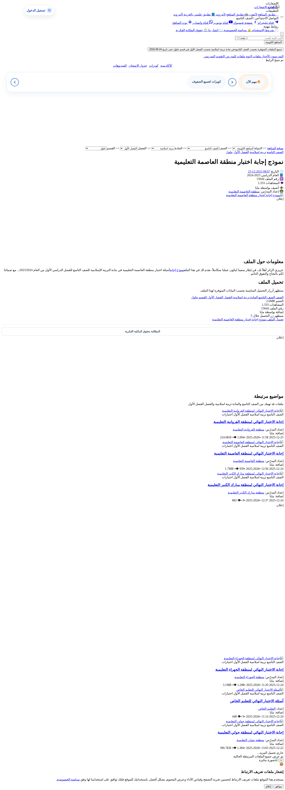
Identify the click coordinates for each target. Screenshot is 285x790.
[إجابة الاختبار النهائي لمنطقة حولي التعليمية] (254, 721)
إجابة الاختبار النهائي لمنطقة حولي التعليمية (250, 732)
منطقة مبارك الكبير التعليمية (246, 492)
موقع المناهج (275, 148)
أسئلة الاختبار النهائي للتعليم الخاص (256, 701)
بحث (242, 38)
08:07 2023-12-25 (259, 171)
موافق (278, 786)
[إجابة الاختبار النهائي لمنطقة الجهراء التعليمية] (253, 658)
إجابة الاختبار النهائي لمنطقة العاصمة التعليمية (248, 453)
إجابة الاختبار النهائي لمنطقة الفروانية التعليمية (248, 422)
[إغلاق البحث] (236, 38)
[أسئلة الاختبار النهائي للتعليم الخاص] (259, 689)
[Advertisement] (167, 119)
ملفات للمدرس (235, 56)
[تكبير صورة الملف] (254, 195)
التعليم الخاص (267, 708)
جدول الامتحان (138, 65)
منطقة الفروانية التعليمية (248, 429)
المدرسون (276, 56)
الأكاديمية (166, 65)
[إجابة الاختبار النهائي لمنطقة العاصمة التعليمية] (252, 442)
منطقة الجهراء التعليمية (249, 677)
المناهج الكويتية (274, 42)
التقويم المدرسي (214, 56)
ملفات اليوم (253, 56)
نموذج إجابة (177, 270)
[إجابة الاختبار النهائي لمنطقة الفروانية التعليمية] (252, 410)
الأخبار (265, 56)
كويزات (153, 65)
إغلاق (268, 786)
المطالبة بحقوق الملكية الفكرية (142, 331)
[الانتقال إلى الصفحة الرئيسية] (274, 7)
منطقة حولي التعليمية (250, 740)
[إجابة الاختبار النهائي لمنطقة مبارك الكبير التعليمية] (250, 473)
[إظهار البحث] (281, 34)
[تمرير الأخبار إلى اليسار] (15, 82)
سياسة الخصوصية (68, 779)
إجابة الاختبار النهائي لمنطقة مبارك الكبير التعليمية (245, 485)
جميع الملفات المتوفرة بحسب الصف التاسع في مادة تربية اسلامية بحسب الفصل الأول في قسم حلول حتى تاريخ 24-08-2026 (215, 49)
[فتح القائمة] (281, 16)
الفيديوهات (120, 65)
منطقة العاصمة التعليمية (244, 191)
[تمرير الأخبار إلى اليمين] (232, 82)
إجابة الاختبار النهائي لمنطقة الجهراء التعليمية (249, 669)
